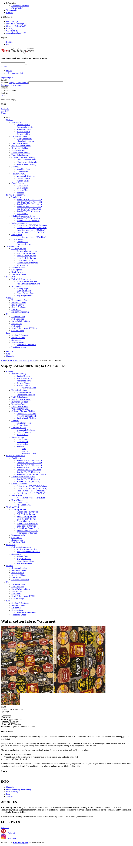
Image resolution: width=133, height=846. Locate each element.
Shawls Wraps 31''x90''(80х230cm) (31, 474)
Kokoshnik (16, 340)
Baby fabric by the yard (26, 526)
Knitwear (20, 192)
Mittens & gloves (29, 453)
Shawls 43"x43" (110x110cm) (29, 209)
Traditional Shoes (18, 347)
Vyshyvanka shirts (24, 139)
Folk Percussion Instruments (28, 284)
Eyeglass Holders (24, 291)
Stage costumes (17, 342)
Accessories (16, 286)
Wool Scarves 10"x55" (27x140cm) (31, 237)
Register (10, 77)
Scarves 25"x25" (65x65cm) (28, 220)
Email (3, 80)
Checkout (5, 111)
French (9, 44)
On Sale (9, 351)
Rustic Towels (17, 272)
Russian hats (16, 323)
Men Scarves (16, 235)
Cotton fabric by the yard (27, 260)
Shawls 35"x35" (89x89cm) (28, 211)
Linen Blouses (22, 188)
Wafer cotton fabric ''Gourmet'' (29, 621)
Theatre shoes (22, 171)
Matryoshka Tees (29, 388)
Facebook (5, 827)
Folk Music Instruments (21, 279)
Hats (24, 449)
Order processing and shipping (18, 789)
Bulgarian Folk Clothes (21, 146)
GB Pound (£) (12, 31)
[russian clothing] (17, 53)
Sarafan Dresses (23, 125)
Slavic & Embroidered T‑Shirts (24, 328)
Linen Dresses (22, 185)
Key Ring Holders (24, 295)
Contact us (10, 356)
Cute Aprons (16, 270)
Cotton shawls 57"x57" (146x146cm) (32, 225)
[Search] (26, 64)
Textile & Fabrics (13, 246)
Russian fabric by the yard (27, 251)
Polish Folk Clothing (19, 143)
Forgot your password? (18, 83)
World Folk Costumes (20, 155)
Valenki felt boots (24, 169)
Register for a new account (12, 85)
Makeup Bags (22, 288)
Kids (8, 333)
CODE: (4, 709)
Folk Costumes (17, 319)
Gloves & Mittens (18, 307)
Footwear (15, 167)
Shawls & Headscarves (15, 195)
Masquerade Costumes (26, 176)
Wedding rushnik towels (26, 162)
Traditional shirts (18, 316)
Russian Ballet (22, 181)
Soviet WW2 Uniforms (20, 321)
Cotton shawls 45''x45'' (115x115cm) (32, 227)
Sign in (4, 77)
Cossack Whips (17, 330)
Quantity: (5, 712)
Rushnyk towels (18, 267)
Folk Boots (16, 326)
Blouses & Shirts (18, 337)
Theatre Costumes (18, 174)
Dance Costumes (24, 178)
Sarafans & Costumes (20, 335)
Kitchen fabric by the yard (27, 530)
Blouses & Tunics (18, 302)
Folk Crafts (10, 277)
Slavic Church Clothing (26, 164)
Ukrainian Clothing (19, 136)
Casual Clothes (17, 183)
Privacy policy (17, 8)
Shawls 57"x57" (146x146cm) (29, 202)
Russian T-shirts (23, 134)
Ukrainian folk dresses (26, 141)
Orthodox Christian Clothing (23, 157)
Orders (9, 71)
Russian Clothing (18, 122)
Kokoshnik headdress (20, 312)
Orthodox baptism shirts (26, 160)
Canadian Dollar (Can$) (16, 26)
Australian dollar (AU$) (16, 33)
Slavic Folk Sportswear (26, 344)
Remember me (10, 90)
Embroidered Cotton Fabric (28, 528)
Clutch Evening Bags (25, 293)
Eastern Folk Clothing (20, 153)
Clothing (9, 120)
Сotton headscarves (19, 223)
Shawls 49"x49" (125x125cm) (29, 206)
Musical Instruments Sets (27, 281)
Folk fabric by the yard (26, 253)
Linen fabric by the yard (26, 258)
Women (9, 298)
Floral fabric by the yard (26, 256)
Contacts (9, 12)
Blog (8, 354)
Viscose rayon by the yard (27, 263)
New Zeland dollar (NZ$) (16, 24)
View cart (5, 108)
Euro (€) (9, 28)
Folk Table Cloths (18, 274)
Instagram (11, 838)
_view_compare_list (14, 73)
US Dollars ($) (12, 21)
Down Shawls (17, 239)
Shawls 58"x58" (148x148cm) (29, 199)
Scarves (25, 451)
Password (5, 83)
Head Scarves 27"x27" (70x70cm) (31, 232)
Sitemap (9, 796)
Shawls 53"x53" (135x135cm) (29, 204)
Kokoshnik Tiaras (24, 129)
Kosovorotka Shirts (24, 127)
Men (8, 314)
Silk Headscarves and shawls (23, 216)
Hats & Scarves (17, 305)
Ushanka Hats (22, 190)
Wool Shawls (16, 197)
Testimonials (11, 10)
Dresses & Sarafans (19, 300)
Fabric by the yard (18, 249)
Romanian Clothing (19, 150)
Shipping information (20, 5)
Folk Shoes (16, 309)
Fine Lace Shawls (24, 244)
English (9, 42)
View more (22, 213)
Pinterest (11, 833)
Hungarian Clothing (19, 148)
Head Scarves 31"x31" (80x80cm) (31, 230)
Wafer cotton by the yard (27, 533)
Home (3, 113)
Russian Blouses (23, 132)
